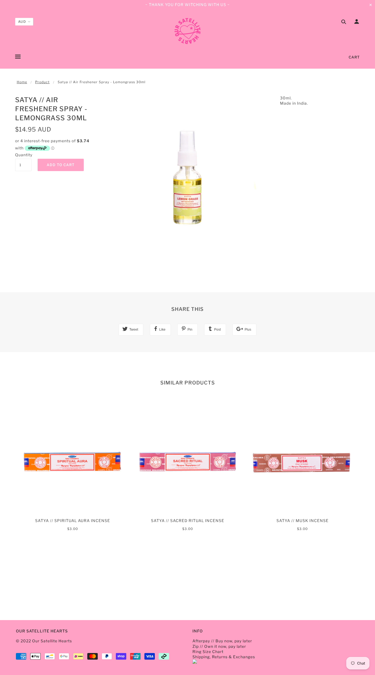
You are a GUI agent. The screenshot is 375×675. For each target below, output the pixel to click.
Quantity (23, 154)
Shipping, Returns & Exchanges (223, 656)
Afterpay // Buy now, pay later (222, 640)
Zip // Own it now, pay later (219, 646)
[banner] (187, 31)
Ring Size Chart (207, 651)
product (42, 82)
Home (22, 82)
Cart (354, 57)
